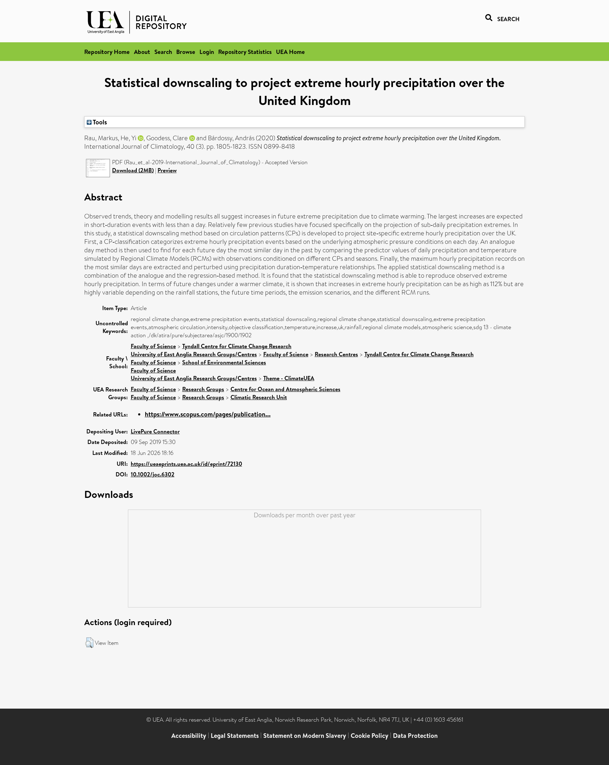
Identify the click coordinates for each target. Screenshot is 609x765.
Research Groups (203, 389)
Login (206, 52)
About (142, 52)
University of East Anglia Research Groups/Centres (194, 354)
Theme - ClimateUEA (288, 378)
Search (163, 52)
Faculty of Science (153, 346)
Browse (185, 52)
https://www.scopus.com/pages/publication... (208, 414)
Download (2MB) (133, 170)
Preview (167, 170)
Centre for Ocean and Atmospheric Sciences (285, 389)
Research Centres (336, 354)
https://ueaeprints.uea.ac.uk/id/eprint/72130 (186, 464)
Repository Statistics (245, 52)
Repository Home (107, 52)
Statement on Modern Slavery (304, 735)
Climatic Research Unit (258, 397)
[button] (89, 642)
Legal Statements (235, 735)
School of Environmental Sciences (224, 362)
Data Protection (415, 735)
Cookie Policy (369, 735)
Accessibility (188, 735)
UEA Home (290, 52)
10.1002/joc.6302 (152, 474)
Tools (99, 122)
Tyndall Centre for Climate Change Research (236, 346)
